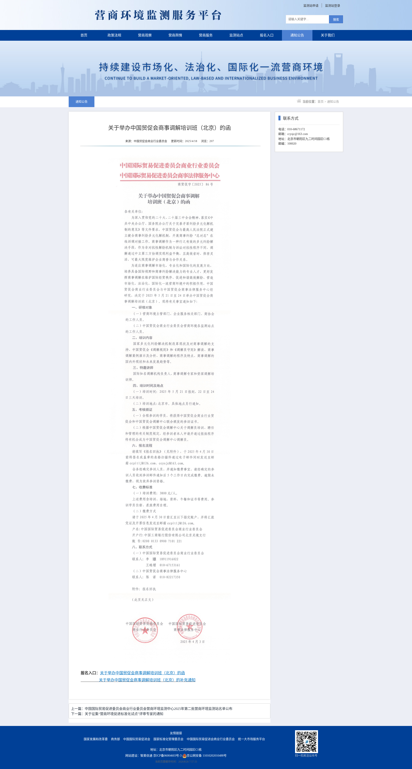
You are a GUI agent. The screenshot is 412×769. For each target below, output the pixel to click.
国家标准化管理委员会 (168, 739)
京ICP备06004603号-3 (167, 755)
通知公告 (297, 35)
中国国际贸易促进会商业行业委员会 (211, 739)
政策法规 (114, 35)
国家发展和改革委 (96, 739)
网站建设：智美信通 (138, 755)
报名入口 (267, 35)
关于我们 (328, 35)
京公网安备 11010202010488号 (207, 755)
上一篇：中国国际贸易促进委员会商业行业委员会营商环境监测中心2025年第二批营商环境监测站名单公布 (151, 709)
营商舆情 (175, 35)
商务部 (115, 739)
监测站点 (236, 35)
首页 (83, 35)
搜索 (336, 19)
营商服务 (206, 35)
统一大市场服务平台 (251, 739)
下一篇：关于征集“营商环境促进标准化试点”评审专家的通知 (117, 714)
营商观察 (145, 35)
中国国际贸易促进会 (136, 739)
